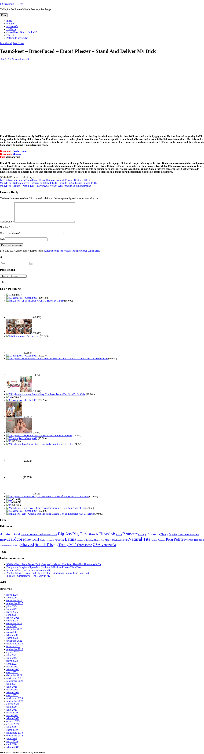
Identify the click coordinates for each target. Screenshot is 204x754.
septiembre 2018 (14, 735)
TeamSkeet (18, 43)
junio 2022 (11, 658)
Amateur (6, 534)
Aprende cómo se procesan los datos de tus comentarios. (72, 250)
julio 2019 (11, 727)
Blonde (92, 534)
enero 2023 (12, 637)
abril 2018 (11, 744)
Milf (125, 539)
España (173, 534)
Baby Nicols (51, 534)
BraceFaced (6, 43)
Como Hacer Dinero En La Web (22, 32)
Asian (42, 534)
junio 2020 (11, 709)
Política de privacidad (17, 38)
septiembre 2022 (14, 649)
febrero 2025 (12, 617)
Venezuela (108, 545)
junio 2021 (11, 686)
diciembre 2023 (14, 629)
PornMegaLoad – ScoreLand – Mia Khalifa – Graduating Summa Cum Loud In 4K (48, 573)
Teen (56, 545)
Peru (169, 539)
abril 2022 (11, 663)
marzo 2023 (12, 632)
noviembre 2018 (14, 732)
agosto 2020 (12, 704)
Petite (179, 539)
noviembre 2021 (14, 678)
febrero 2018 (12, 747)
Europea (183, 534)
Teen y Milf (67, 545)
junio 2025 (11, 609)
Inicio (9, 20)
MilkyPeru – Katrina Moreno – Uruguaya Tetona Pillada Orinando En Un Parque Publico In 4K (48, 183)
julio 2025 (11, 606)
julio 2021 (11, 683)
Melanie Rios (99, 540)
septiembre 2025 (14, 603)
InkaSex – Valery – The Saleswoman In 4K (28, 570)
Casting (142, 534)
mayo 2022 (12, 660)
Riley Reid (4, 545)
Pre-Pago (188, 539)
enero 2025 (12, 620)
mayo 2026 (12, 594)
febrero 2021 (12, 692)
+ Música (11, 29)
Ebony (28, 180)
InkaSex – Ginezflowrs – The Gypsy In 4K (28, 575)
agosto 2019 (12, 724)
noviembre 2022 (14, 643)
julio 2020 (11, 706)
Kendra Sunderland (47, 540)
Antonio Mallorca (30, 534)
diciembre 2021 (14, 675)
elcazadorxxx (20, 59)
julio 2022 (11, 655)
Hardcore (51, 180)
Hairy (3, 539)
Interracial (61, 180)
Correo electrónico (10, 233)
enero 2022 (12, 672)
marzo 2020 (12, 715)
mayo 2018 (12, 741)
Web (2, 239)
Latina (70, 539)
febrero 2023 (12, 635)
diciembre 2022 (14, 640)
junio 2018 (11, 738)
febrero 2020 (12, 718)
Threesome (84, 545)
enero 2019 (12, 729)
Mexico (108, 540)
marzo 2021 (12, 689)
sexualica (16, 545)
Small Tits (44, 544)
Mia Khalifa (117, 540)
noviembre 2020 (14, 698)
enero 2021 (12, 695)
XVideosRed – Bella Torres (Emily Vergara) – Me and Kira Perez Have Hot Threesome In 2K (53, 564)
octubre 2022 (13, 646)
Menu (3, 15)
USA (87, 180)
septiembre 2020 (14, 701)
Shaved (81, 180)
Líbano (80, 540)
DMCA (10, 35)
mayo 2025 (12, 612)
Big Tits (4, 180)
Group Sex (193, 534)
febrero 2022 (12, 669)
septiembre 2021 (14, 681)
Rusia (10, 545)
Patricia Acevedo (158, 540)
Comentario (7, 221)
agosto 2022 (12, 652)
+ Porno (10, 23)
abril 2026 (11, 597)
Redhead (199, 539)
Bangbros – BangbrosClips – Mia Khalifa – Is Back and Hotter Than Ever (43, 567)
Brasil (119, 534)
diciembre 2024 (14, 623)
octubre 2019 (13, 721)
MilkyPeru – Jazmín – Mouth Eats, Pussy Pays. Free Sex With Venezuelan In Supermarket (45, 185)
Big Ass (65, 533)
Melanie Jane (89, 540)
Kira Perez (59, 540)
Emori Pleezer (39, 180)
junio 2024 (11, 626)
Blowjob (12, 180)
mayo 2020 (12, 712)
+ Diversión (12, 26)
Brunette (21, 180)
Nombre (5, 227)
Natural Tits (71, 180)
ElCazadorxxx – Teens (11, 4)
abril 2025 (11, 614)
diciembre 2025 (14, 600)
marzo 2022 (12, 666)
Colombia (153, 534)
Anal (17, 534)
